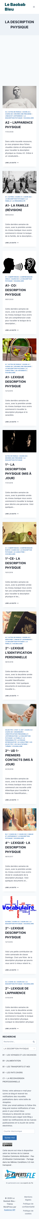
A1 (6, 197)
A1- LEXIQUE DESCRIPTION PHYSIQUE (15, 381)
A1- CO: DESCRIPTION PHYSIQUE (15, 290)
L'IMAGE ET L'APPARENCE (14, 116)
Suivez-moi (10, 1137)
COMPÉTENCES (13, 277)
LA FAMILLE (18, 738)
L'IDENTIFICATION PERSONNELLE (16, 734)
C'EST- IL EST (19, 730)
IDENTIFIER (9, 639)
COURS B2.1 (13, 834)
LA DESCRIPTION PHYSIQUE (15, 199)
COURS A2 (26, 112)
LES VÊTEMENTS (21, 370)
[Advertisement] (19, 63)
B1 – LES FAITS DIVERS (13, 1072)
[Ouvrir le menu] (34, 7)
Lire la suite (11, 163)
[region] (19, 1203)
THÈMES (8, 746)
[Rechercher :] (19, 1042)
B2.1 (6, 834)
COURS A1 (18, 197)
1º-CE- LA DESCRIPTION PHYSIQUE (15, 563)
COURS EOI (9, 114)
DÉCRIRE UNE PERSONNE (22, 114)
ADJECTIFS (9, 730)
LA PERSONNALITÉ (18, 201)
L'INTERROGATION (11, 736)
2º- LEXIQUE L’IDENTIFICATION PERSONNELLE (18, 652)
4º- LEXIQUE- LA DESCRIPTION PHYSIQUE (17, 847)
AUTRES (11, 197)
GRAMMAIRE (18, 732)
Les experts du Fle (26, 1183)
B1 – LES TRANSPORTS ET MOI (16, 1067)
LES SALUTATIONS (20, 744)
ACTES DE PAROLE (14, 112)
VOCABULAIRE (29, 118)
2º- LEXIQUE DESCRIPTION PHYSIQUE (15, 932)
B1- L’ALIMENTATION (12, 1061)
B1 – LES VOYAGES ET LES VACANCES (19, 1055)
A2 (6, 112)
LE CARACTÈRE (19, 552)
